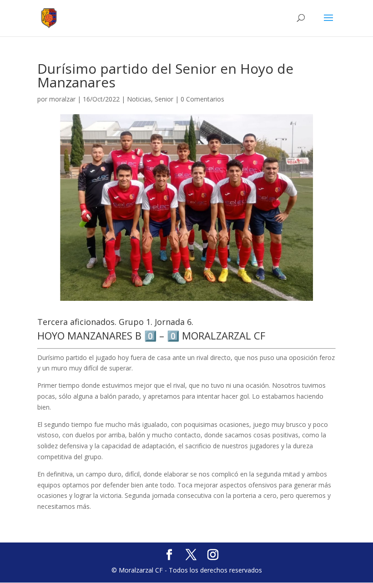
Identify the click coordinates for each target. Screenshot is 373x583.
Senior (164, 99)
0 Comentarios (202, 99)
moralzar (62, 99)
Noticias (139, 99)
